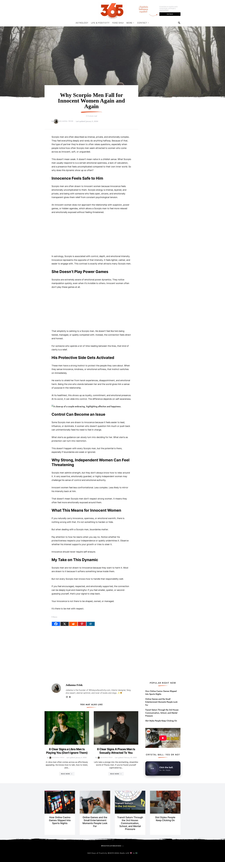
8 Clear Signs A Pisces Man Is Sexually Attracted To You (116, 750)
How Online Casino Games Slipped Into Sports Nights (161, 693)
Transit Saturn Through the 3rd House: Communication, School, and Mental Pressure (162, 712)
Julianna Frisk (66, 121)
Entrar (170, 14)
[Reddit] (73, 624)
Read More (65, 774)
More (129, 23)
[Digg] (90, 624)
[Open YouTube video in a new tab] (162, 738)
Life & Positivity (100, 23)
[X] (64, 624)
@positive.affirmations (111, 846)
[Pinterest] (82, 624)
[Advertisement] (91, 234)
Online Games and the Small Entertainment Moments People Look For (161, 702)
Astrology (82, 23)
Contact (142, 23)
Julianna (69, 690)
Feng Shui (118, 23)
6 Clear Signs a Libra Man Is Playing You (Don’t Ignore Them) (67, 750)
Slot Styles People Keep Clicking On (161, 720)
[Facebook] (56, 624)
